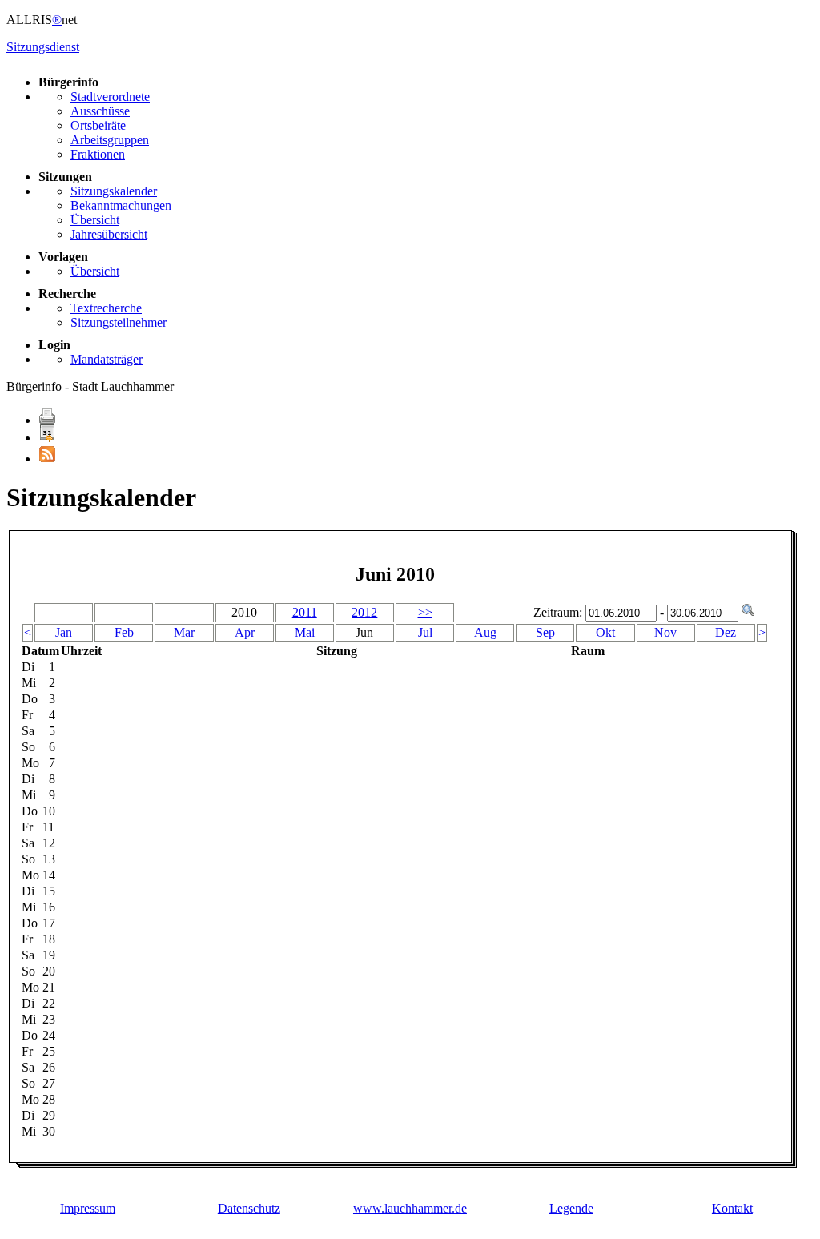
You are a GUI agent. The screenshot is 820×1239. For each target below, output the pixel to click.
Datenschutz (249, 1208)
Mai (305, 632)
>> (425, 612)
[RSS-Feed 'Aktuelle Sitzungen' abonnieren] (47, 458)
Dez (725, 632)
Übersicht (94, 220)
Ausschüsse (100, 111)
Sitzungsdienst (42, 47)
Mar (184, 632)
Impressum (87, 1208)
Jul (425, 632)
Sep (545, 632)
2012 (364, 612)
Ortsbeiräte (98, 125)
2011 (304, 612)
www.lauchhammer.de (410, 1208)
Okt (605, 632)
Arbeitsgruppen (109, 140)
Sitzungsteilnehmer (118, 322)
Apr (245, 632)
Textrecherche (106, 308)
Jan (63, 632)
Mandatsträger (106, 359)
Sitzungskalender (113, 191)
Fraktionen (97, 154)
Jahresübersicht (108, 234)
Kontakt (732, 1208)
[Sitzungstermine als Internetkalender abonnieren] (47, 438)
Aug (485, 632)
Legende (571, 1208)
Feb (124, 632)
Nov (665, 632)
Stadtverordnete (110, 96)
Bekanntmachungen (120, 205)
